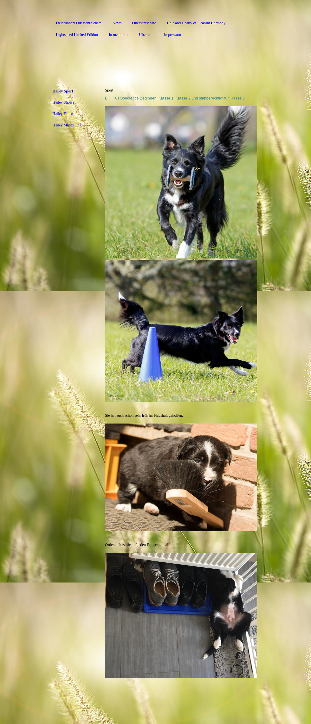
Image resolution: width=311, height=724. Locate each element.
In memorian (118, 35)
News (116, 23)
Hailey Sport (62, 91)
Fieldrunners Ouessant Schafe (79, 23)
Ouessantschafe (144, 23)
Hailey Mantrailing (66, 125)
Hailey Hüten (62, 114)
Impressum (172, 35)
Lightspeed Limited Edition (77, 35)
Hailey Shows (63, 102)
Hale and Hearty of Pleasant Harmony (196, 23)
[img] (155, 9)
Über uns (146, 35)
